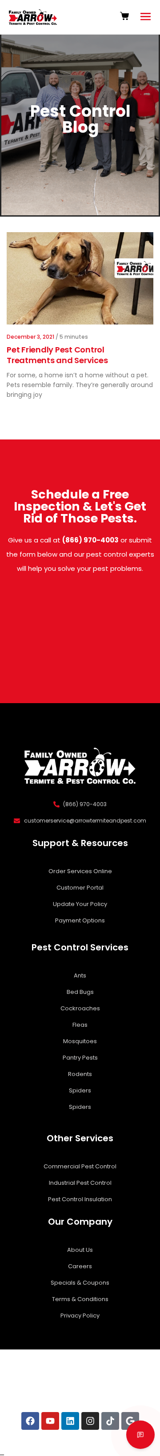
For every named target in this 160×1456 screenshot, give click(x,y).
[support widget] (140, 1434)
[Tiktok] (110, 1421)
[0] (125, 16)
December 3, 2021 (30, 336)
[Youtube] (50, 1421)
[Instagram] (90, 1421)
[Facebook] (30, 1421)
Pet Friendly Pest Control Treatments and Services (57, 355)
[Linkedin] (70, 1421)
